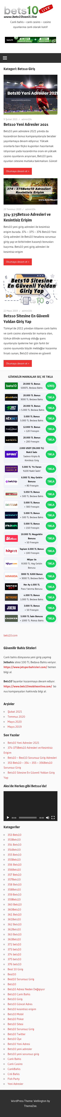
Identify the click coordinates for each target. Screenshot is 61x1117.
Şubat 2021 (15, 711)
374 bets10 (14, 954)
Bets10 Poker (16, 1019)
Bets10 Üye (14, 1039)
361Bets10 (14, 919)
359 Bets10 (14, 894)
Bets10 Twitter (16, 1034)
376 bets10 (14, 964)
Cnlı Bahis (13, 1074)
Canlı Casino (15, 1064)
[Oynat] (8, 817)
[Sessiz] (47, 817)
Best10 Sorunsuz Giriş (21, 979)
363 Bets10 (15, 934)
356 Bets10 (15, 864)
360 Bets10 (15, 904)
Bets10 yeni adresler (20, 1049)
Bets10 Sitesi (15, 1024)
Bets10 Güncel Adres (20, 1004)
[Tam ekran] (53, 817)
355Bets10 (14, 859)
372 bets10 (14, 944)
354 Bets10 (14, 844)
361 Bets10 (15, 914)
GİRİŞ (50, 385)
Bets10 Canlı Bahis (19, 994)
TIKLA (50, 397)
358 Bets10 (15, 884)
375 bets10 (14, 959)
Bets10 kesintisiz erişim (22, 1009)
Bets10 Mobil (15, 1014)
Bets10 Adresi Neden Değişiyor (26, 989)
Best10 (12, 974)
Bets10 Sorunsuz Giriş (21, 1029)
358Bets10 (14, 889)
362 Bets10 (15, 924)
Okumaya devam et (16, 171)
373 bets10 (14, 949)
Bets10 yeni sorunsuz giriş (23, 1054)
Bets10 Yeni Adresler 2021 (26, 124)
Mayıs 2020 (15, 721)
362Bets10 (14, 929)
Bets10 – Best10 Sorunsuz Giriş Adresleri (32, 757)
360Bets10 (14, 909)
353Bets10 (14, 839)
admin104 (27, 119)
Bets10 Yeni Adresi (19, 1044)
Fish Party (14, 1078)
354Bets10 (14, 849)
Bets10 (12, 984)
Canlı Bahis (14, 1059)
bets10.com (10, 635)
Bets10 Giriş (15, 999)
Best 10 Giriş (15, 969)
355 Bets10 (14, 854)
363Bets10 (14, 939)
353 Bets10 (14, 834)
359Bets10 (14, 899)
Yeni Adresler (15, 1084)
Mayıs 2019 (15, 726)
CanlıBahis (14, 1069)
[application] (30, 806)
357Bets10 (14, 879)
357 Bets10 (14, 874)
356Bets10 (14, 869)
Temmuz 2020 (16, 716)
